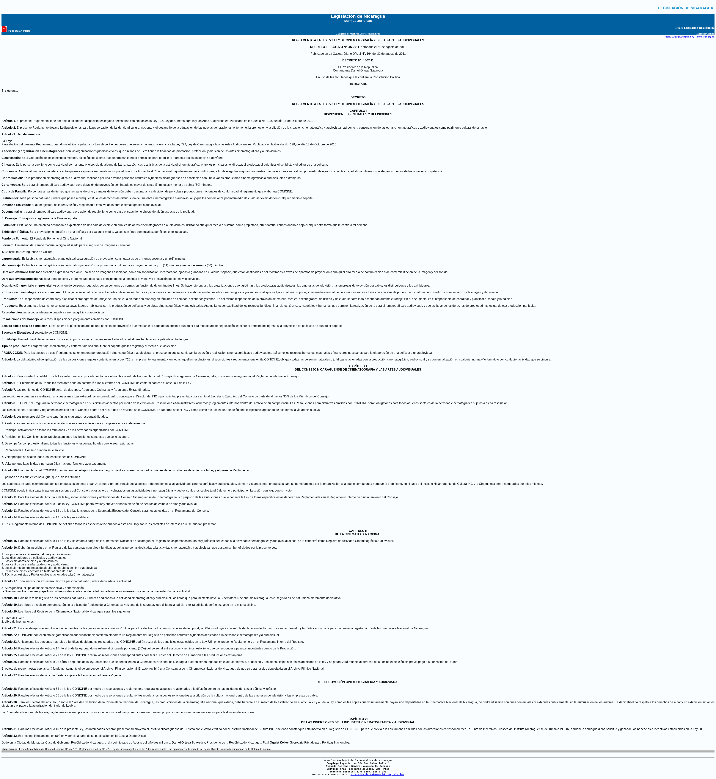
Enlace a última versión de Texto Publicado (689, 36)
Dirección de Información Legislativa (377, 774)
